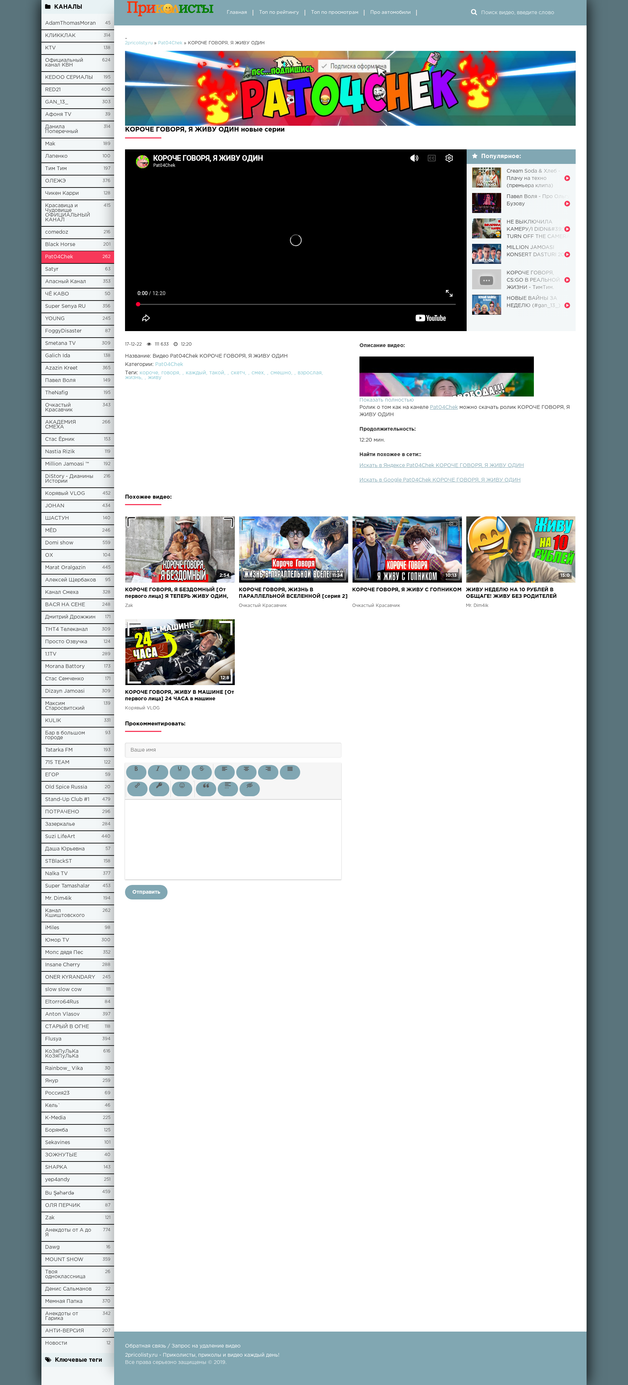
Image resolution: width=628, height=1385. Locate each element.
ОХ (49, 555)
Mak (50, 144)
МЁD (51, 530)
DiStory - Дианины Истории (69, 478)
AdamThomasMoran (70, 23)
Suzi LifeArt (60, 836)
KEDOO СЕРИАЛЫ (69, 77)
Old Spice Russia (66, 787)
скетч (238, 373)
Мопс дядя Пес (64, 952)
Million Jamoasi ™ (67, 464)
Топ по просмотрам (334, 13)
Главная (237, 13)
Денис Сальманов (68, 1289)
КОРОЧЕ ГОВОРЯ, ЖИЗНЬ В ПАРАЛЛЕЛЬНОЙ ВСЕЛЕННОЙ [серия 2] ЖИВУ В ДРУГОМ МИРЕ (293, 594)
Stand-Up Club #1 (67, 799)
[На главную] (170, 12)
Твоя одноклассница (65, 1274)
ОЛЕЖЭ (55, 181)
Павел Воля (60, 380)
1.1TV (51, 654)
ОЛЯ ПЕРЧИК (62, 1205)
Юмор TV (57, 940)
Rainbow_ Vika (64, 1068)
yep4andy (57, 1179)
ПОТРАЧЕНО (62, 812)
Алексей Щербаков (70, 580)
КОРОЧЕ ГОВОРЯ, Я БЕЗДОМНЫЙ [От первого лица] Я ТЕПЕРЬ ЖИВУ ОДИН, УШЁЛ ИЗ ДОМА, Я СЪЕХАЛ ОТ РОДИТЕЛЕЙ (176, 594)
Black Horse (60, 244)
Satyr (52, 269)
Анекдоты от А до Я (68, 1232)
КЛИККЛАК (60, 35)
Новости (56, 1343)
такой (216, 373)
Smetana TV (60, 343)
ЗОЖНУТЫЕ (61, 1155)
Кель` (52, 1105)
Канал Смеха (61, 592)
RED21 (53, 90)
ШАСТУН (57, 518)
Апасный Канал (65, 281)
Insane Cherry (62, 965)
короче (149, 373)
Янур (51, 1081)
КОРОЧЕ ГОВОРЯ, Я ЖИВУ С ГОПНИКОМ (407, 590)
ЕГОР (52, 775)
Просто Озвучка (66, 642)
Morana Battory (65, 666)
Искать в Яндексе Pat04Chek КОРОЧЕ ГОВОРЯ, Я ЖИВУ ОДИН (441, 465)
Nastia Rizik (60, 452)
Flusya (53, 1039)
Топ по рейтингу (279, 13)
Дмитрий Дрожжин (70, 617)
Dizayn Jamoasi (65, 691)
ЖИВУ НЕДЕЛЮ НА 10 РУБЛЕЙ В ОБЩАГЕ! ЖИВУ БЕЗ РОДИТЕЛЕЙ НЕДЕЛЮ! (511, 594)
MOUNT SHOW (64, 1259)
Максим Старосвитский (65, 705)
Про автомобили (390, 13)
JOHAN (54, 506)
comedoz (56, 232)
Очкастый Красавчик (59, 407)
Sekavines (57, 1142)
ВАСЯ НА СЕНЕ (65, 605)
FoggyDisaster (63, 331)
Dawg (52, 1247)
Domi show (59, 543)
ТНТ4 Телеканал (66, 629)
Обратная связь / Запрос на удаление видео (183, 1346)
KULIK (53, 720)
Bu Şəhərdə (59, 1193)
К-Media (55, 1118)
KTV (50, 48)
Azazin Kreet (61, 368)
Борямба (56, 1130)
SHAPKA (56, 1167)
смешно (280, 373)
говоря (170, 373)
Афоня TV (58, 114)
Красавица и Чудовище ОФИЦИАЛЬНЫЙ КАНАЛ (67, 213)
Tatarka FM (59, 750)
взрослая (310, 373)
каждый (196, 373)
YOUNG (55, 319)
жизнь (133, 377)
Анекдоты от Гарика (61, 1316)
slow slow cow (63, 989)
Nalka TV (56, 873)
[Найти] (474, 12)
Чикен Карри (62, 193)
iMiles (52, 928)
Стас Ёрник (60, 439)
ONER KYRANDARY (70, 977)
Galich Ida (57, 356)
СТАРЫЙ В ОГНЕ (67, 1026)
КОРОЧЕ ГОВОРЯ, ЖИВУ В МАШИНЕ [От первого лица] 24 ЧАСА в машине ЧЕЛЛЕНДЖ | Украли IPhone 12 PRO (179, 696)
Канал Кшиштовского (65, 913)
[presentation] (136, 772)
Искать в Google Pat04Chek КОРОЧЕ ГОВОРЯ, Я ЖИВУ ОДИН (440, 480)
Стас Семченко (64, 679)
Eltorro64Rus (62, 1002)
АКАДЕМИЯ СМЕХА (60, 424)
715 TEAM (57, 762)
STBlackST (58, 861)
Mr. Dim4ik (58, 898)
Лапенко (56, 156)
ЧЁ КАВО (57, 294)
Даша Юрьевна (65, 849)
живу (154, 377)
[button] (136, 772)
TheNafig (56, 393)
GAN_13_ (56, 102)
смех (257, 373)
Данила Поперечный (61, 129)
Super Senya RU (65, 306)
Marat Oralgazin (65, 567)
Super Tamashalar (67, 886)
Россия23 (57, 1093)
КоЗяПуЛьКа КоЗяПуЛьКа (61, 1053)
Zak (50, 1218)
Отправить (146, 892)
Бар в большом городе (65, 735)
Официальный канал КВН (64, 62)
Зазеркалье (60, 824)
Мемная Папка (63, 1301)
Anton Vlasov (62, 1014)
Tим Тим (56, 168)
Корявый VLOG (65, 493)
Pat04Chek (59, 257)
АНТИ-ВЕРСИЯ (64, 1331)
